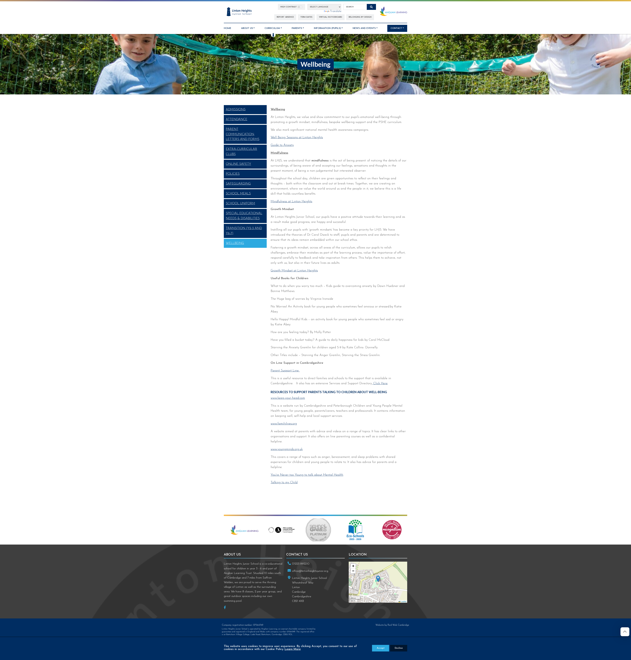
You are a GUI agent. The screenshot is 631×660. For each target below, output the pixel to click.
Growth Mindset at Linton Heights (294, 270)
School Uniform (240, 203)
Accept (381, 648)
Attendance (236, 119)
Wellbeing (235, 243)
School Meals (238, 193)
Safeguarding (238, 183)
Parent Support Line (285, 370)
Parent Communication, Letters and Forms (242, 134)
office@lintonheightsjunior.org (310, 571)
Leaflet (403, 601)
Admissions (235, 109)
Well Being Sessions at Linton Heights (297, 137)
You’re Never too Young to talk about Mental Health (307, 475)
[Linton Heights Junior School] (239, 12)
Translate (335, 11)
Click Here (380, 383)
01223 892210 (300, 563)
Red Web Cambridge (398, 625)
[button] (378, 578)
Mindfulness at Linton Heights (291, 201)
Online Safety (238, 164)
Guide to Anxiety (282, 145)
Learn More (292, 649)
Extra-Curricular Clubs (241, 151)
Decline (399, 648)
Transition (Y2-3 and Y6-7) (244, 231)
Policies (233, 174)
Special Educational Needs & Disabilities (244, 216)
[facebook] (226, 607)
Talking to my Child (284, 482)
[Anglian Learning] (393, 11)
